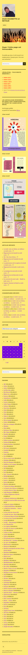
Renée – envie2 (8, 600)
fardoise (6, 315)
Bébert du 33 (7, 394)
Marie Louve (7, 556)
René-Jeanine (7, 598)
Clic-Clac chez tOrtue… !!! (11, 257)
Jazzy (5, 470)
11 (7, 350)
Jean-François (8, 474)
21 (17, 353)
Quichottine (7, 594)
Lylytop (6, 536)
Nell (5, 574)
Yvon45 (6, 622)
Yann (5, 618)
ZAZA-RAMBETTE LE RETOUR (9, 650)
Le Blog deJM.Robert (9, 506)
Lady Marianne (8, 492)
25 (7, 356)
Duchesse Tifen (8, 430)
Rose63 (6, 604)
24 (4, 356)
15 (20, 350)
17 (3, 353)
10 (4, 350)
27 (14, 356)
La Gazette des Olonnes (10, 488)
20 (14, 353)
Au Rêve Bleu (7, 390)
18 (7, 353)
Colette (6, 422)
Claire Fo (6, 416)
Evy (5, 438)
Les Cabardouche (8, 524)
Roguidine (6, 602)
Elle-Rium (6, 432)
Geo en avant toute (9, 458)
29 (20, 356)
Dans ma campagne (9, 424)
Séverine (6, 608)
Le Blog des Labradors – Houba (12, 508)
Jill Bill (5, 476)
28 (17, 356)
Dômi (5, 428)
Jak (4, 468)
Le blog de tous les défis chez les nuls (14, 500)
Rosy (5, 606)
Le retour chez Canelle (10, 518)
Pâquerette (7, 584)
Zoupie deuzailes (8, 626)
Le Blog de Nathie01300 (10, 498)
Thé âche (6, 612)
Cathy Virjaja (7, 404)
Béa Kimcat (7, 392)
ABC (5, 384)
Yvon (5, 620)
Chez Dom (6, 408)
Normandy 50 (7, 580)
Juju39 (5, 482)
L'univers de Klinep (9, 486)
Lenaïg (5, 520)
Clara (5, 418)
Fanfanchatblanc (8, 444)
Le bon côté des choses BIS (11, 512)
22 (20, 353)
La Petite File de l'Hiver (10, 490)
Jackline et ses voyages (10, 464)
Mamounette (7, 544)
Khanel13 (6, 484)
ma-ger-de (7, 542)
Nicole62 (6, 578)
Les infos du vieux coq (10, 528)
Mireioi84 (6, 564)
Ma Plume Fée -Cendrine (11, 540)
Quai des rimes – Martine (11, 592)
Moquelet (6, 570)
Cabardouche (7, 398)
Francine (6, 452)
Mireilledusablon (8, 562)
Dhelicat (6, 426)
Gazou (5, 454)
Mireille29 (6, 560)
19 (10, 353)
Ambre (5, 386)
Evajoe (5, 436)
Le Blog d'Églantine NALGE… (12, 494)
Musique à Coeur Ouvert (10, 572)
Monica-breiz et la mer (10, 568)
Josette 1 (6, 478)
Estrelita (6, 434)
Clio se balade (7, 420)
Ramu (5, 596)
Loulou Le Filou (8, 532)
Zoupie (5, 624)
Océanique (7, 582)
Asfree (5, 388)
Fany (5, 446)
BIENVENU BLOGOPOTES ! (10, 641)
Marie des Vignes (8, 554)
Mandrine (6, 552)
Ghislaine (6, 460)
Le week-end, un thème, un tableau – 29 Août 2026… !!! (14, 311)
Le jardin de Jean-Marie (10, 514)
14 (17, 350)
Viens (5, 616)
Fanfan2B (6, 442)
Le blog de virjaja (8, 504)
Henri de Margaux (9, 462)
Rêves (18, 110)
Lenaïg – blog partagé (10, 522)
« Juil (6, 362)
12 (10, 350)
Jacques (6, 466)
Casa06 (6, 402)
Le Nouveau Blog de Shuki (11, 516)
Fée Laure (6, 448)
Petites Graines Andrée (10, 588)
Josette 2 (6, 480)
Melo (5, 558)
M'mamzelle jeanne (9, 538)
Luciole (6, 534)
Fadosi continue (8, 440)
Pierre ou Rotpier (8, 590)
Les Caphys (7, 526)
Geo (5, 456)
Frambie (6, 450)
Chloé (5, 410)
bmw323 (6, 396)
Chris (5, 412)
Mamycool (7, 546)
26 (10, 356)
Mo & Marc (7, 566)
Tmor (5, 614)
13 (14, 350)
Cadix (5, 400)
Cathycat (6, 406)
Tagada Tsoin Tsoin (9, 610)
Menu (4, 25)
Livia (5, 530)
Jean (5, 472)
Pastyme (6, 586)
